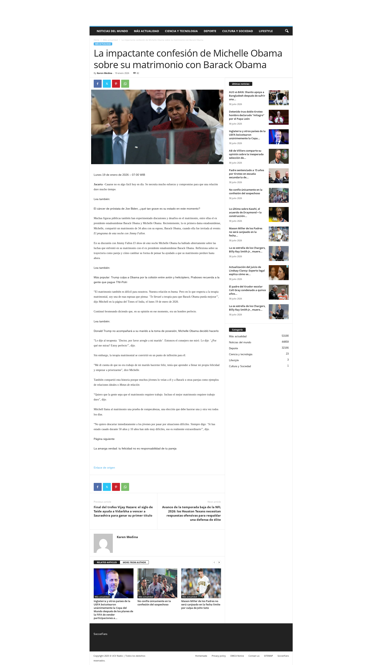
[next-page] (219, 562)
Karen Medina (104, 73)
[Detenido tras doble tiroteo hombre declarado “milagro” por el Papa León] (279, 117)
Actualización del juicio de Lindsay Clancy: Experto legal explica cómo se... (247, 270)
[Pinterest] (116, 84)
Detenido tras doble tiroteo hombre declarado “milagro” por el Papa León (246, 115)
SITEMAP (268, 655)
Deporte (210, 31)
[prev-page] (214, 562)
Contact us (253, 655)
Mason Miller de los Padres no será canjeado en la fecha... (245, 232)
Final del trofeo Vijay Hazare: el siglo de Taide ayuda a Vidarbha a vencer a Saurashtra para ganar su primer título (123, 511)
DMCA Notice (237, 655)
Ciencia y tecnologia (181, 31)
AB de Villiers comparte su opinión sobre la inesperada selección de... (246, 154)
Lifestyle (266, 31)
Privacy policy (219, 655)
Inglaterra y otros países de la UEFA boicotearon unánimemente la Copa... (247, 134)
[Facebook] (98, 84)
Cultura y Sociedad (237, 31)
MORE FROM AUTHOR (134, 562)
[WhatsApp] (125, 84)
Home (96, 39)
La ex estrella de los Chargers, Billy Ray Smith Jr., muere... (247, 249)
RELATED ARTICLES (107, 562)
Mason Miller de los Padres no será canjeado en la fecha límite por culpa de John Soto (200, 604)
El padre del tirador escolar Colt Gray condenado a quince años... (247, 290)
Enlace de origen (104, 467)
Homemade (201, 655)
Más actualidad (146, 31)
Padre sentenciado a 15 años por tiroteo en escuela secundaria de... (246, 173)
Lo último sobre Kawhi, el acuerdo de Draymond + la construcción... (245, 212)
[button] (286, 31)
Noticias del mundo (112, 31)
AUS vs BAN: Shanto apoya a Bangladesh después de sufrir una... (247, 95)
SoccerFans (100, 634)
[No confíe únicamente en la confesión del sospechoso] (157, 583)
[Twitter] (107, 84)
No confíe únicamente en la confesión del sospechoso (154, 602)
